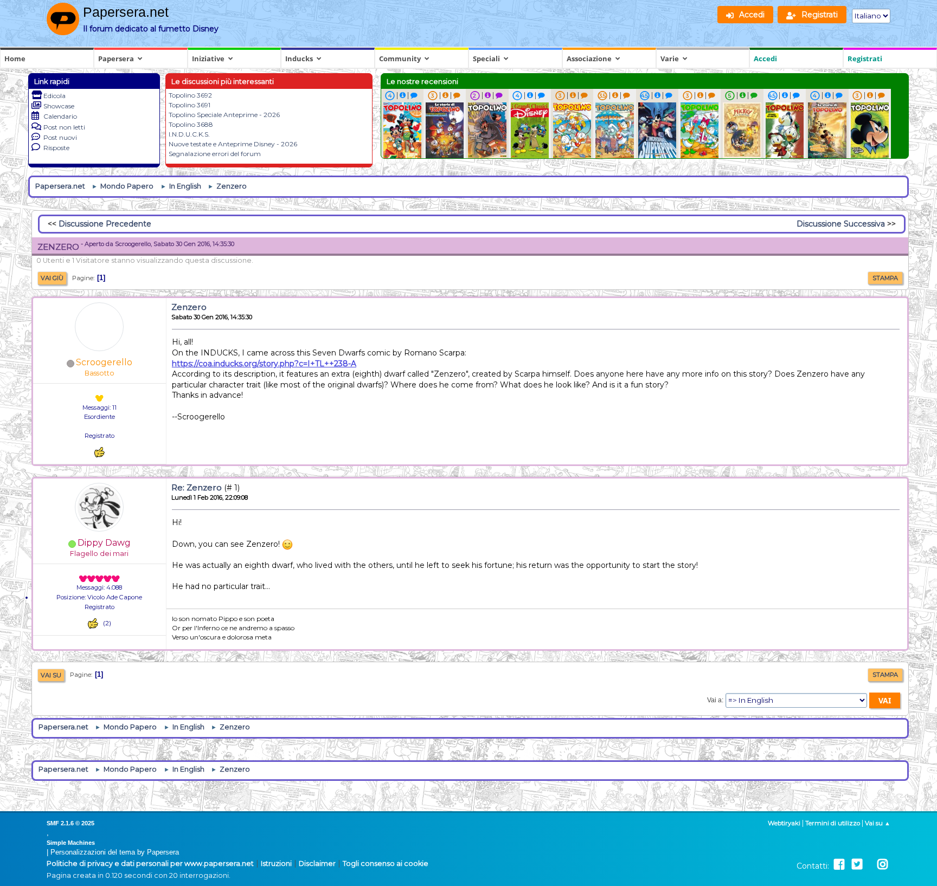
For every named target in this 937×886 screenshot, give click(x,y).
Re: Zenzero (196, 487)
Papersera (116, 58)
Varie (669, 58)
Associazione (589, 58)
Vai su (51, 675)
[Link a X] (857, 865)
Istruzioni (276, 863)
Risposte (56, 148)
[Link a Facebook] (839, 865)
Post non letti (64, 127)
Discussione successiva (841, 224)
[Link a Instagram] (882, 865)
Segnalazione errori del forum (215, 154)
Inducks (299, 58)
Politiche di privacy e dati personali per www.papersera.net (150, 863)
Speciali (486, 58)
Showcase (58, 106)
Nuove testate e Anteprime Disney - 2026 (233, 144)
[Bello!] (99, 452)
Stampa (885, 278)
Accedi (765, 58)
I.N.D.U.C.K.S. (189, 134)
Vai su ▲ (877, 823)
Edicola (54, 96)
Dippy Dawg (104, 543)
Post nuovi (60, 137)
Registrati (865, 58)
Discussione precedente (105, 224)
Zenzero (189, 307)
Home (14, 58)
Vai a (714, 700)
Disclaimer (317, 863)
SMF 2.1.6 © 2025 (70, 823)
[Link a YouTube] (869, 865)
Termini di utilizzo (832, 823)
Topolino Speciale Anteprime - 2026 (224, 115)
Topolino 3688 (191, 124)
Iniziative (208, 58)
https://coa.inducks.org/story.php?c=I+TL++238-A (264, 363)
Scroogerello (104, 362)
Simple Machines (71, 842)
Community (400, 58)
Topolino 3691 (189, 105)
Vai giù (52, 278)
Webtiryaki (784, 823)
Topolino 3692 (190, 95)
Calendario (60, 116)
